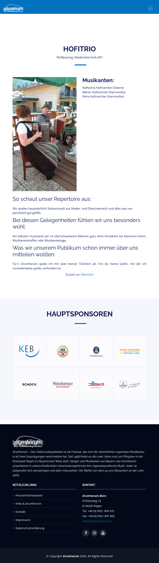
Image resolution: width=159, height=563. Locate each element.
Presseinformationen (29, 495)
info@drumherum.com (97, 521)
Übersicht (87, 274)
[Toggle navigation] (150, 8)
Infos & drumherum (28, 503)
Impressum (23, 520)
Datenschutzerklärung (30, 528)
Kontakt (20, 512)
